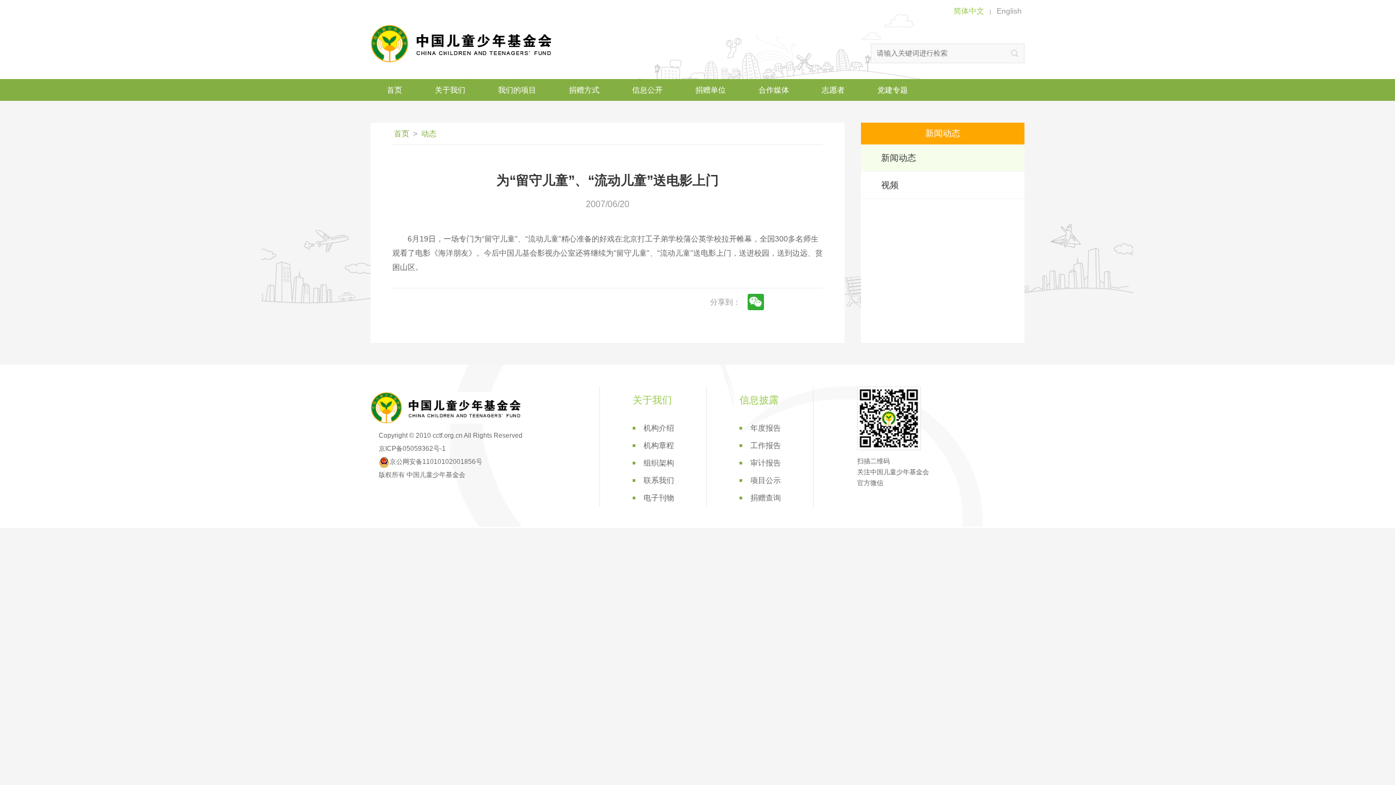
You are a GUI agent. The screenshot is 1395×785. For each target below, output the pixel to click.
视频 (890, 185)
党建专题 (892, 90)
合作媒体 (774, 90)
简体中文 (969, 11)
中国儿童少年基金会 (463, 44)
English (1009, 11)
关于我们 (450, 90)
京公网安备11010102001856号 (436, 462)
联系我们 (659, 480)
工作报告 (765, 445)
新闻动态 (898, 157)
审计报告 (765, 462)
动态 (428, 133)
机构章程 (659, 445)
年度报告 (765, 428)
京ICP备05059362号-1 (412, 448)
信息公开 (647, 90)
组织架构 (659, 462)
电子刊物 (659, 497)
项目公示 (765, 480)
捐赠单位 (710, 90)
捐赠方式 (584, 90)
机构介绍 (659, 428)
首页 (394, 90)
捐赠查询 (765, 497)
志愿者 (833, 90)
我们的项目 (517, 90)
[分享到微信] (756, 302)
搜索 (1014, 53)
